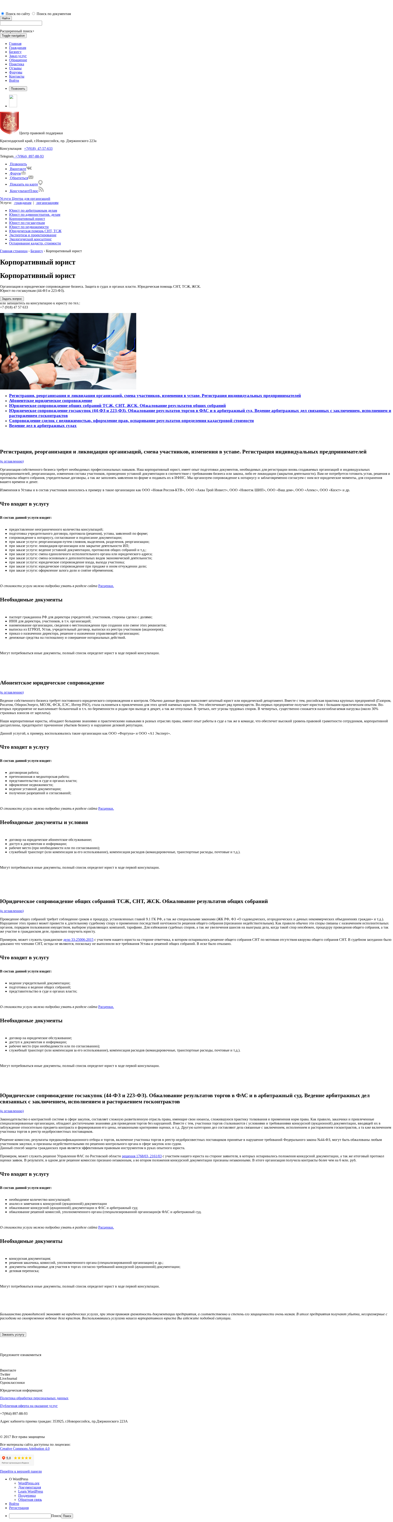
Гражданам (17, 48)
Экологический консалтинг (30, 239)
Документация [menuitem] (29, 1487)
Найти (6, 18)
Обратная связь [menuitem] (30, 1500)
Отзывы (15, 68)
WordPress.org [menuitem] (28, 1483)
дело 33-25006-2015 (78, 940)
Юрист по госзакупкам (27, 223)
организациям (47, 203)
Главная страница (14, 251)
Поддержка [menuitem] (27, 1495)
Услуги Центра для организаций (25, 199)
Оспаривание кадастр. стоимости (35, 243)
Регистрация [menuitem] (19, 1508)
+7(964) (20, 156)
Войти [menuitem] (14, 1504)
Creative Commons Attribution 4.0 (25, 1449)
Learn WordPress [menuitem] (30, 1491)
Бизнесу (15, 52)
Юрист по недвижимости (29, 227)
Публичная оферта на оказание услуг (29, 1406)
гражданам (22, 203)
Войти (14, 80)
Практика (16, 64)
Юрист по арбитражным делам (33, 210)
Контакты (16, 76)
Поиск (56, 1516)
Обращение (18, 60)
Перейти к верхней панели (21, 1471)
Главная (15, 44)
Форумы (15, 72)
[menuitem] (201, 1479)
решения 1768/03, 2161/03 (142, 1156)
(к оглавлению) (12, 461)
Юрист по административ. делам (34, 214)
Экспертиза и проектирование (32, 235)
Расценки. (106, 586)
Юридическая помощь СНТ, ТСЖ (35, 231)
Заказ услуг (18, 56)
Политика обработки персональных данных (34, 1398)
